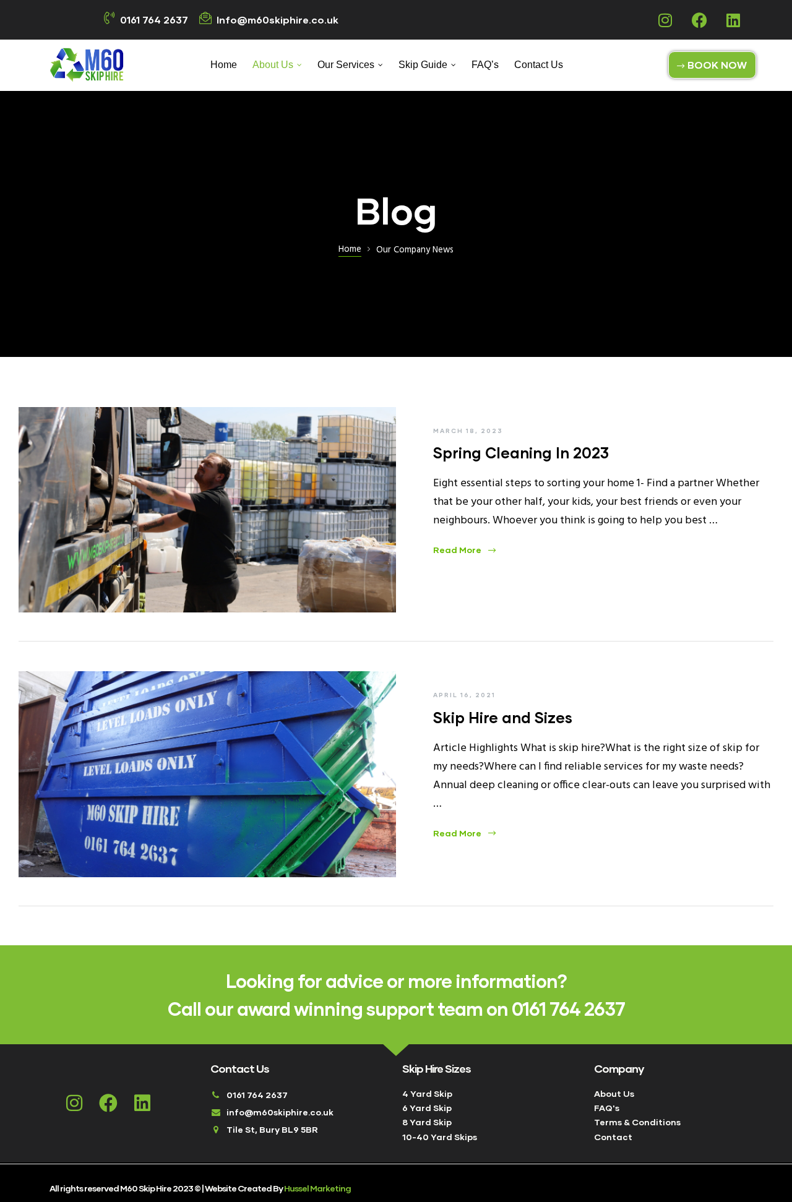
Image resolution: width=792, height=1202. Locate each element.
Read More (464, 549)
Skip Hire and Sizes (502, 717)
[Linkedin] (733, 19)
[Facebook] (699, 19)
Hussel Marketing (317, 1188)
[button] (712, 65)
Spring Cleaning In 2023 (521, 452)
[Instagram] (665, 19)
